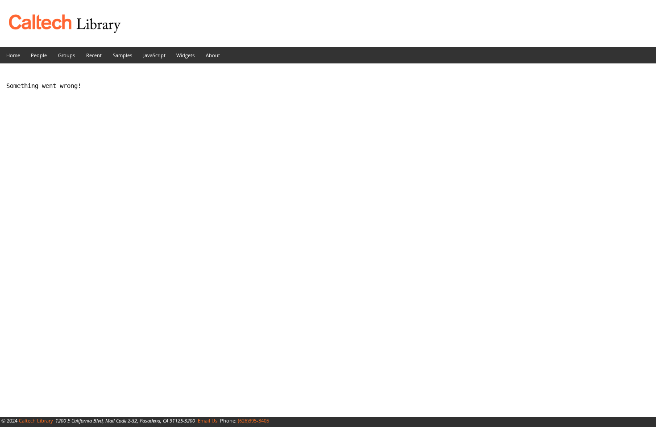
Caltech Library (36, 420)
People (39, 55)
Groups (66, 55)
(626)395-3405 (253, 420)
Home (13, 55)
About (213, 55)
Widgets (185, 55)
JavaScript (154, 55)
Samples (122, 55)
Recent (94, 55)
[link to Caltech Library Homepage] (60, 30)
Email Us (207, 420)
